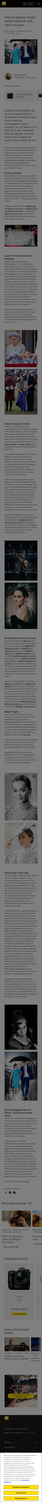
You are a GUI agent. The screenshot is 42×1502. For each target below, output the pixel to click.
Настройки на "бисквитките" (21, 1487)
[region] (21, 1477)
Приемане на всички (21, 1498)
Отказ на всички (21, 1493)
